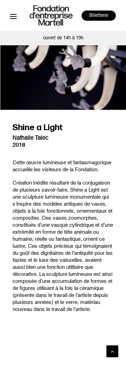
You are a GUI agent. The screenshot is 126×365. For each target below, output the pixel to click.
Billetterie (98, 15)
